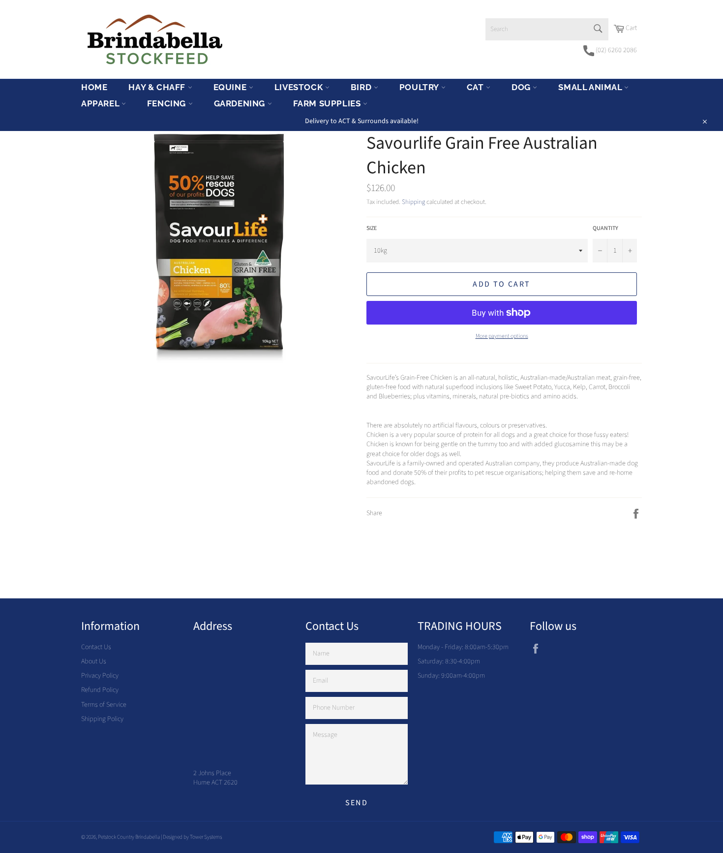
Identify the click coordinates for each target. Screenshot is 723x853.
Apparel (101, 103)
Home (94, 87)
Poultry (420, 87)
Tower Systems (206, 837)
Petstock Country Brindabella (129, 837)
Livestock (299, 87)
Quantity (605, 228)
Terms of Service (103, 705)
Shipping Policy (102, 719)
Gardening (241, 103)
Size (371, 228)
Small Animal (591, 87)
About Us (93, 661)
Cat (476, 87)
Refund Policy (100, 690)
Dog (522, 87)
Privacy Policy (100, 676)
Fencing (167, 103)
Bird (362, 87)
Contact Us (96, 647)
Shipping (413, 201)
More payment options (502, 336)
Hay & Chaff (157, 87)
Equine (231, 87)
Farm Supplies (328, 103)
